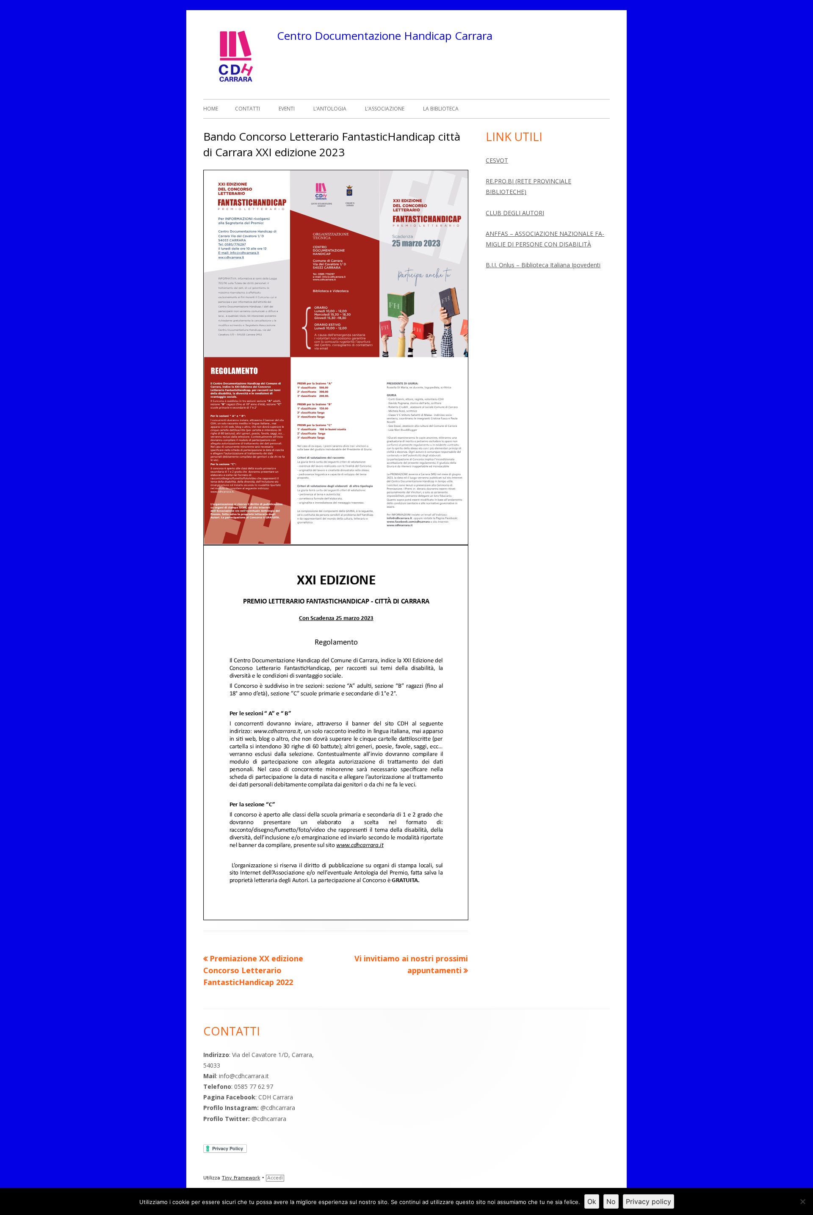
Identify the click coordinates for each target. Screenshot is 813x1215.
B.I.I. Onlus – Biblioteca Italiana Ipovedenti (543, 265)
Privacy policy (648, 1201)
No (611, 1201)
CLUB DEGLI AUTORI (515, 213)
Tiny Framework (241, 1178)
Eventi (287, 108)
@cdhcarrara (277, 1108)
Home (210, 108)
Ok (591, 1201)
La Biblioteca (441, 108)
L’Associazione (384, 108)
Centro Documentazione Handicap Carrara (384, 35)
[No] (802, 1201)
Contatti (247, 108)
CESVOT (497, 160)
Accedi (275, 1178)
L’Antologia (329, 108)
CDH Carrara (276, 1097)
